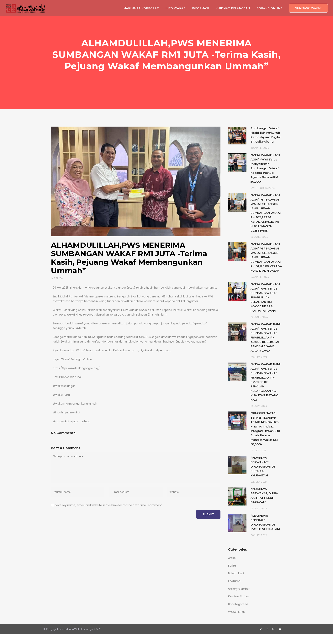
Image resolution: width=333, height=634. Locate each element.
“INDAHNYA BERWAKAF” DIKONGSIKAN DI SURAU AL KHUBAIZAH (263, 466)
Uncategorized (238, 604)
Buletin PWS (236, 573)
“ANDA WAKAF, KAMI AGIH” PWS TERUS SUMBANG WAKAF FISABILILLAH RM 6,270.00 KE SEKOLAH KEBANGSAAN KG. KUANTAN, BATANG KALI (266, 381)
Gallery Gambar (239, 589)
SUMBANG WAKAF (308, 8)
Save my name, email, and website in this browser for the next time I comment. (108, 505)
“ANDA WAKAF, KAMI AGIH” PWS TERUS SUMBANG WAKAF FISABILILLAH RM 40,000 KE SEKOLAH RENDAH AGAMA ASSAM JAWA (266, 337)
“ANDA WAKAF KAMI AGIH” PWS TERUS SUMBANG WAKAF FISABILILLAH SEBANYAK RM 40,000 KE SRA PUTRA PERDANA (265, 297)
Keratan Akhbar (238, 596)
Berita (58, 278)
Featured (234, 581)
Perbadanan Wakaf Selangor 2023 (79, 629)
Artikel (232, 558)
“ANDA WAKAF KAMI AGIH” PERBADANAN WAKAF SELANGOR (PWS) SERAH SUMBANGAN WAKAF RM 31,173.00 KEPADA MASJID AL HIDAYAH (266, 257)
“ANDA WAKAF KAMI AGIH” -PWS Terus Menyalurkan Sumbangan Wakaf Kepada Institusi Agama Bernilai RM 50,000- (265, 168)
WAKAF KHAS (236, 612)
